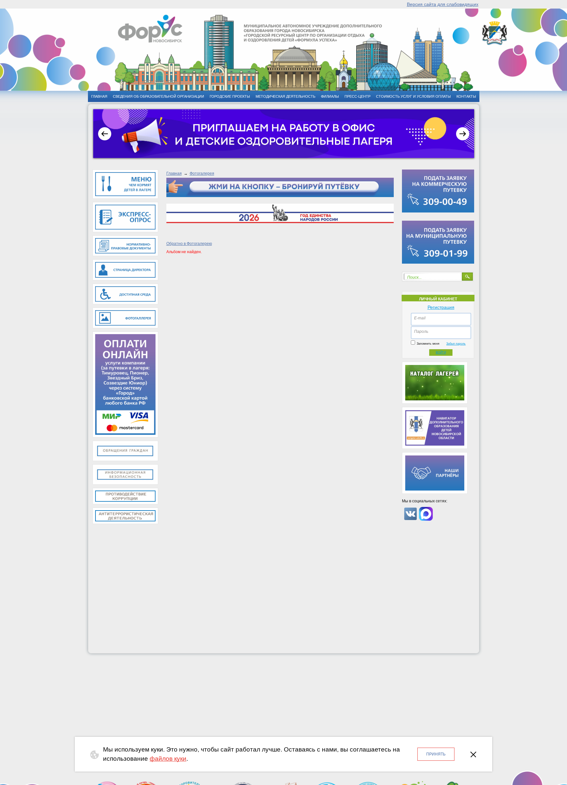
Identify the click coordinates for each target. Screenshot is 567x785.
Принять (436, 754)
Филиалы (330, 96)
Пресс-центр (357, 96)
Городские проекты (230, 96)
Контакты (466, 96)
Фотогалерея (202, 173)
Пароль (421, 331)
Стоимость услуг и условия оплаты (413, 96)
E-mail (420, 318)
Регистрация (441, 307)
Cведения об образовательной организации (158, 96)
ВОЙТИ (441, 352)
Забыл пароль (456, 343)
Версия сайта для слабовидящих (442, 4)
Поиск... (414, 277)
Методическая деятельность (285, 96)
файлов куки (168, 758)
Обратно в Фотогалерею (189, 243)
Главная (174, 173)
